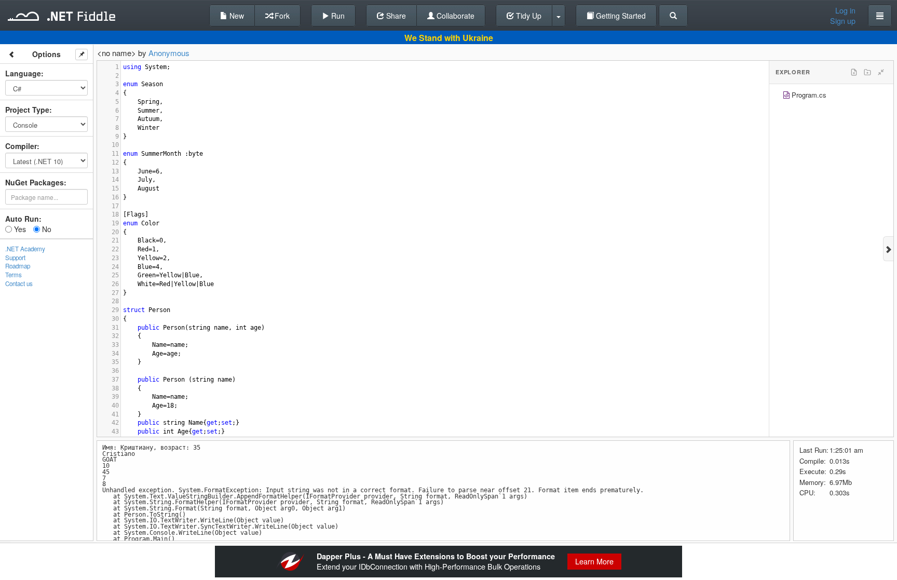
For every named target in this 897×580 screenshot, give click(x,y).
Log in (845, 10)
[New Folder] (867, 72)
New (235, 15)
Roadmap (17, 266)
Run (337, 15)
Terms (13, 275)
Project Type (27, 109)
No (45, 229)
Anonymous (168, 52)
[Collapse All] (881, 72)
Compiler (21, 146)
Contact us (19, 283)
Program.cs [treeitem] (809, 95)
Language (23, 73)
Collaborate (454, 15)
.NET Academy (25, 249)
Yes (19, 229)
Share (395, 15)
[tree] (831, 96)
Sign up (842, 21)
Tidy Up (527, 15)
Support (15, 257)
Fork (281, 15)
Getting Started (620, 15)
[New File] (854, 72)
